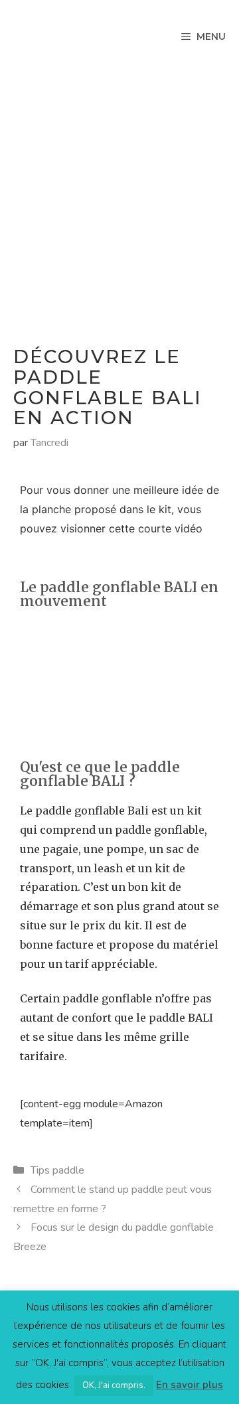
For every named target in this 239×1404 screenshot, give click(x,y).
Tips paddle (57, 1170)
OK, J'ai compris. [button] (113, 1385)
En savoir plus (189, 1384)
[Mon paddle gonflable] (36, 36)
